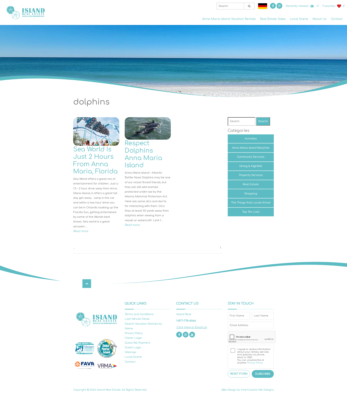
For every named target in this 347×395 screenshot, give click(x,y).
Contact (336, 19)
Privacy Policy (134, 333)
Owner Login (133, 337)
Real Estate (251, 184)
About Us (319, 19)
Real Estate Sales (273, 19)
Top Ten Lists (251, 211)
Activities (251, 138)
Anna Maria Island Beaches (250, 147)
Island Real (25, 13)
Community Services (250, 156)
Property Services (251, 175)
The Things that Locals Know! (250, 202)
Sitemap (130, 352)
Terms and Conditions (139, 314)
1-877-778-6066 (186, 320)
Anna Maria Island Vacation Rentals (229, 19)
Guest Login (133, 347)
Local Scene (299, 19)
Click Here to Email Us (191, 327)
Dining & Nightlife (250, 166)
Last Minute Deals (137, 318)
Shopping (250, 193)
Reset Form (238, 373)
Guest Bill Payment (137, 342)
